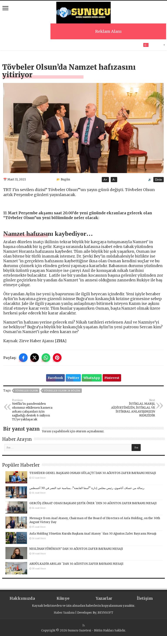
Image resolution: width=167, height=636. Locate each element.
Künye (63, 598)
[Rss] (83, 625)
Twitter (73, 378)
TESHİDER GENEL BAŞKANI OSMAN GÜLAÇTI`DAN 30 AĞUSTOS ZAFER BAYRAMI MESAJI (92, 473)
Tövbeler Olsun (26, 390)
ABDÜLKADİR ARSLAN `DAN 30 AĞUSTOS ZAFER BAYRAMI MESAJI (76, 564)
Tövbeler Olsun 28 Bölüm (62, 390)
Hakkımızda (22, 598)
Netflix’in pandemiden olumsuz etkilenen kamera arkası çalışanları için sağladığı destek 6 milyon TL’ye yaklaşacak (32, 410)
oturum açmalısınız (90, 431)
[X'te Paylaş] (34, 357)
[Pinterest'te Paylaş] (57, 357)
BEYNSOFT (105, 613)
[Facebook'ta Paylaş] (23, 357)
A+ (105, 179)
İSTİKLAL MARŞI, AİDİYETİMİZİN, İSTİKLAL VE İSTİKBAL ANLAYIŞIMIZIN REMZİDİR (133, 408)
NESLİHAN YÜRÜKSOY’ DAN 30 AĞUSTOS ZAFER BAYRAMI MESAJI (76, 549)
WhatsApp (92, 378)
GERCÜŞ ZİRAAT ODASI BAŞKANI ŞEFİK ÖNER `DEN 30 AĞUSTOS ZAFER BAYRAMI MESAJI (93, 503)
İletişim (145, 598)
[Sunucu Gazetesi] (83, 12)
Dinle (158, 179)
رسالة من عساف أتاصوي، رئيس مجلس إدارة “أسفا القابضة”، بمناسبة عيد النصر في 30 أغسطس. (87, 488)
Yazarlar (104, 598)
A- (113, 179)
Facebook (55, 378)
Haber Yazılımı (64, 613)
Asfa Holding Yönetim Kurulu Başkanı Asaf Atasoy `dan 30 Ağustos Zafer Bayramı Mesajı (92, 533)
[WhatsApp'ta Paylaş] (46, 357)
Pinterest (111, 378)
